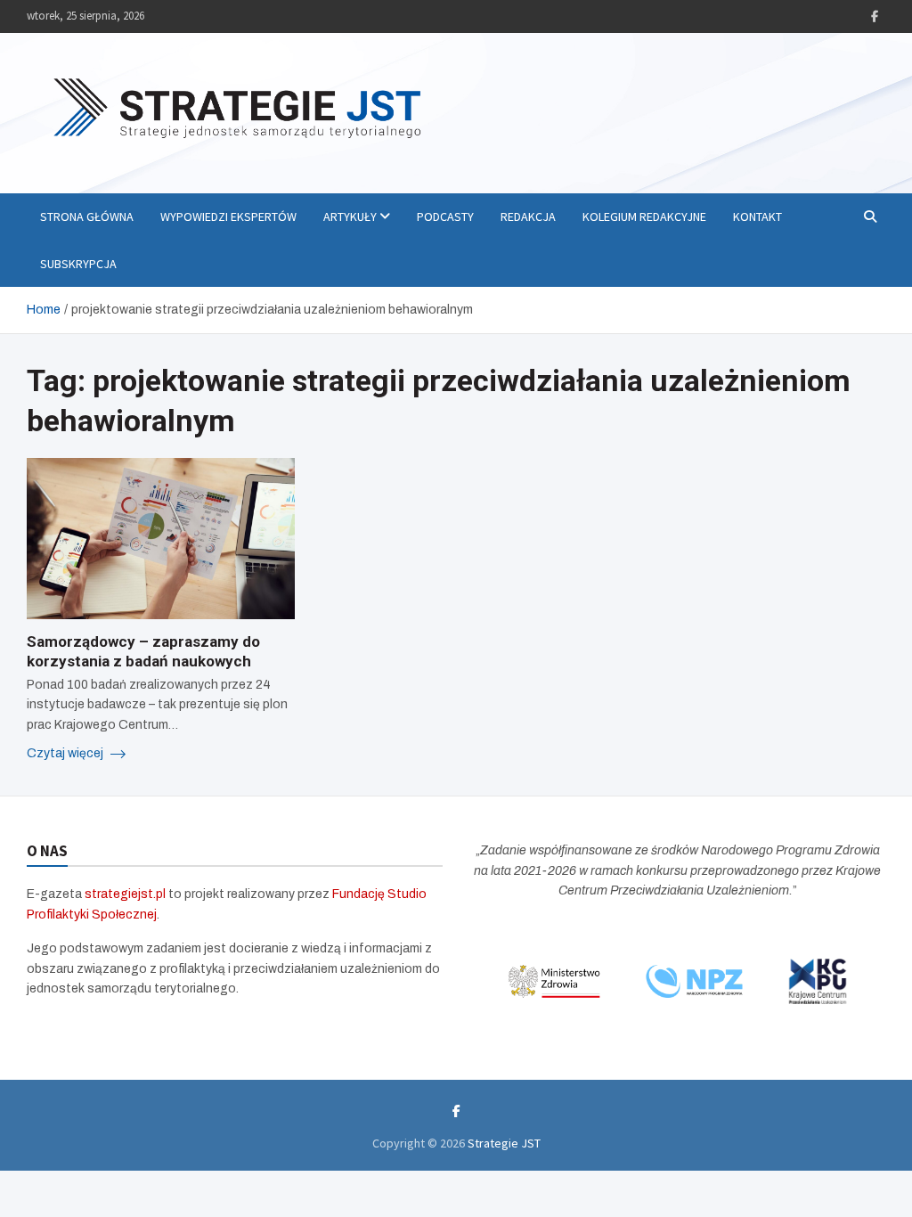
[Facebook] (874, 16)
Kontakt (757, 216)
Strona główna (87, 216)
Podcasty (445, 216)
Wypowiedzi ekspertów (228, 216)
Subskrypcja (78, 264)
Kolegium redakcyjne (644, 216)
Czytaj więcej (66, 753)
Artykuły (350, 216)
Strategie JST (504, 1143)
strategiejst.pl (125, 894)
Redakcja (528, 216)
